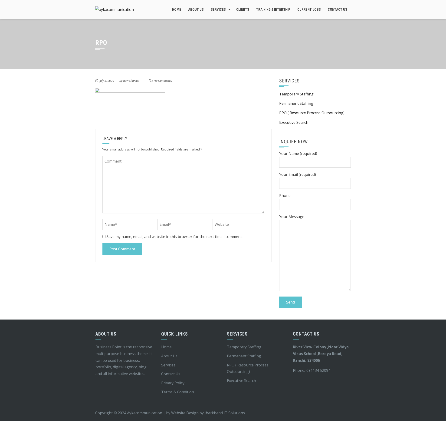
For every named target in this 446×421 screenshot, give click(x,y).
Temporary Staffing (296, 94)
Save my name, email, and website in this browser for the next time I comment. (174, 236)
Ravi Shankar (131, 80)
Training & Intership (273, 9)
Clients (242, 9)
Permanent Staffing (296, 103)
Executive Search (293, 122)
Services (218, 9)
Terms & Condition (177, 392)
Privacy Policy (172, 382)
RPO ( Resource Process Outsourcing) (311, 112)
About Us (196, 9)
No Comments (163, 80)
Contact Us (337, 9)
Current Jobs (309, 9)
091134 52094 (318, 370)
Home (176, 9)
